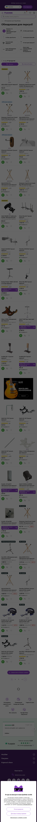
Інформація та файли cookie (18, 818)
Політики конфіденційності (24, 804)
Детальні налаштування (18, 814)
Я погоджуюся (18, 809)
